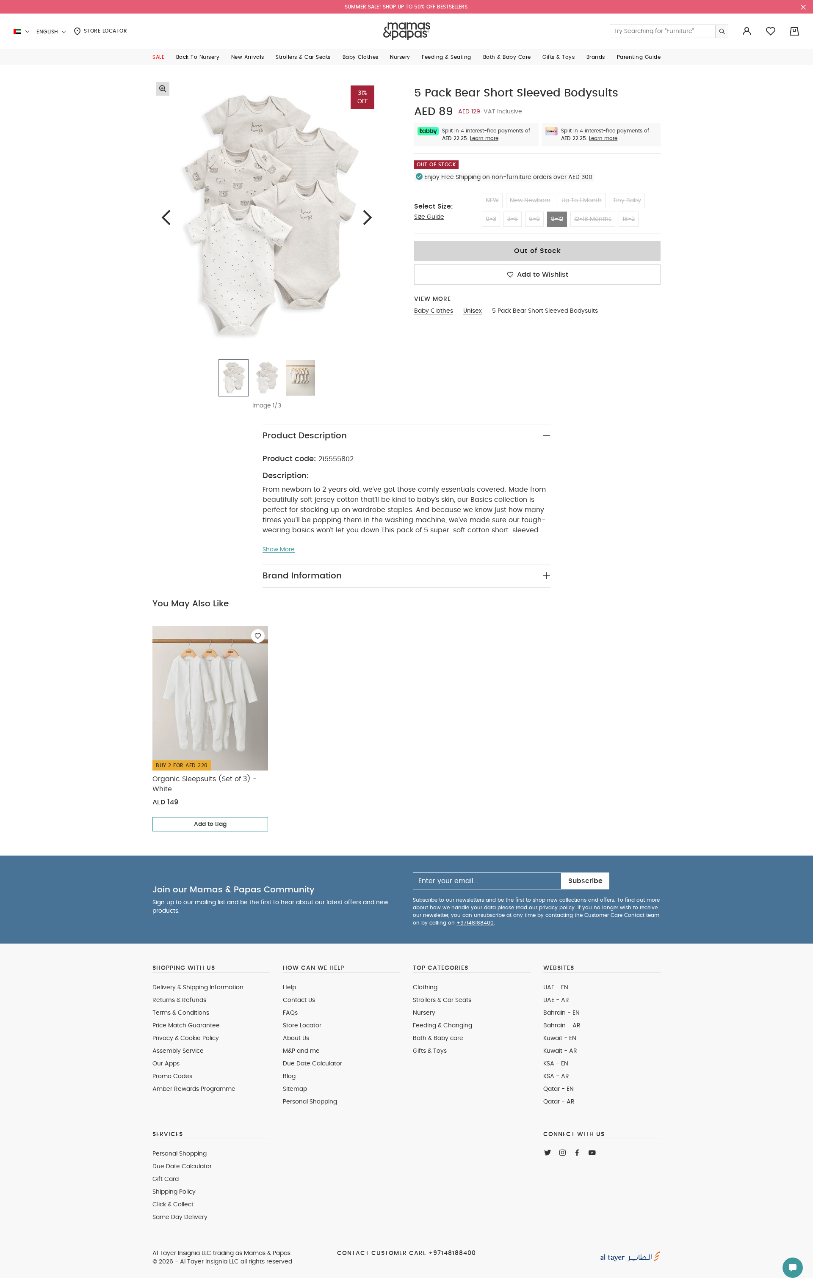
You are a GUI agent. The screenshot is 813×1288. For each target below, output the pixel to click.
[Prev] (166, 217)
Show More (279, 550)
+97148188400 (475, 922)
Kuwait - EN (559, 1038)
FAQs (290, 1013)
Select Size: (433, 206)
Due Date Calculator (312, 1064)
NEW (492, 201)
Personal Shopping (310, 1102)
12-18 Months (592, 219)
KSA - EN (555, 1064)
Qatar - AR (559, 1102)
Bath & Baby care (438, 1038)
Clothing (425, 988)
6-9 (534, 219)
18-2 (628, 219)
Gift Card (165, 1179)
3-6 (512, 219)
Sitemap (295, 1089)
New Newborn (530, 201)
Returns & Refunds (179, 1000)
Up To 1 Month (581, 201)
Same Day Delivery (179, 1217)
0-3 (491, 219)
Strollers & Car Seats (442, 1000)
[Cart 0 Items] (794, 31)
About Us (296, 1038)
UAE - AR (556, 1000)
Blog (289, 1076)
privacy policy (557, 907)
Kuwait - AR (560, 1051)
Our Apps (166, 1064)
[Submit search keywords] (721, 31)
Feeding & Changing (442, 1026)
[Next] (367, 217)
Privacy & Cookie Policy (185, 1038)
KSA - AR (556, 1076)
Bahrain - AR (562, 1026)
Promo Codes (172, 1076)
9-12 (557, 219)
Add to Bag (210, 824)
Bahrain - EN (561, 1013)
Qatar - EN (558, 1089)
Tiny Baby (627, 201)
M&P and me (301, 1051)
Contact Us (299, 1000)
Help (289, 988)
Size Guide (429, 217)
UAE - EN (555, 988)
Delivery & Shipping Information (197, 988)
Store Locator (104, 30)
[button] (158, 57)
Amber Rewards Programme (193, 1089)
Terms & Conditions (180, 1013)
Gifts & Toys (430, 1051)
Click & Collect (173, 1205)
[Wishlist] (258, 636)
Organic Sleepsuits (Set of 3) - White (204, 784)
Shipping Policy (174, 1192)
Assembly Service (178, 1051)
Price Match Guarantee (186, 1026)
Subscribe (585, 881)
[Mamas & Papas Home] (406, 31)
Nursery (424, 1013)
